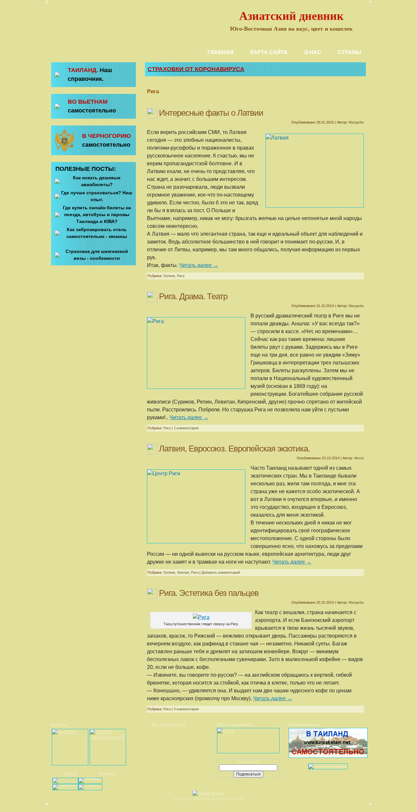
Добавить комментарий (220, 572)
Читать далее (198, 265)
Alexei (359, 458)
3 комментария (186, 709)
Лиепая (183, 572)
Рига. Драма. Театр (193, 296)
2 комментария (186, 428)
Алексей (70, 773)
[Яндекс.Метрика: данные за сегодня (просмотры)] (209, 793)
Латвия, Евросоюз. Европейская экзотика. (234, 448)
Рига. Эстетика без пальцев (209, 593)
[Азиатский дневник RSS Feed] (52, 796)
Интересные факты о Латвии (211, 113)
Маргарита (108, 773)
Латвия (169, 276)
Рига (180, 276)
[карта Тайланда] (328, 766)
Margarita (356, 122)
